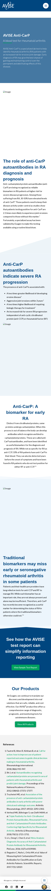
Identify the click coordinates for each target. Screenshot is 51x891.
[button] (46, 6)
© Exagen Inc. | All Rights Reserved (15, 880)
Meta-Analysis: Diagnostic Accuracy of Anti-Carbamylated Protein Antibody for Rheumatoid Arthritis (26, 841)
